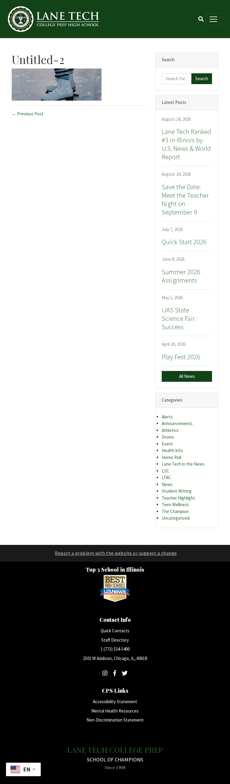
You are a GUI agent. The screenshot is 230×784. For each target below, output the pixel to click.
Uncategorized (176, 518)
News (167, 484)
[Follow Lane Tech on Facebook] (114, 673)
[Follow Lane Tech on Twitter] (125, 673)
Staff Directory (115, 640)
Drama (168, 437)
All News (187, 376)
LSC (165, 471)
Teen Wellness (175, 504)
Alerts (167, 417)
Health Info (172, 450)
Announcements (177, 423)
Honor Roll (171, 457)
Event (167, 444)
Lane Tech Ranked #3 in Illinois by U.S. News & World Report (186, 144)
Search (201, 78)
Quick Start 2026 (184, 242)
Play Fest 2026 (181, 357)
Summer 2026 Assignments (181, 276)
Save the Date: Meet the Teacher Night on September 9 (185, 199)
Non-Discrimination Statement (115, 720)
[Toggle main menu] (213, 19)
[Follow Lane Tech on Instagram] (105, 673)
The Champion (175, 511)
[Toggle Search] (200, 19)
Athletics (170, 430)
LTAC (166, 477)
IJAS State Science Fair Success (178, 318)
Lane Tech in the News (183, 464)
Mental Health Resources (115, 711)
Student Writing (177, 491)
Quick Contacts (115, 631)
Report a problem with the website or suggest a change (116, 553)
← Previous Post (27, 114)
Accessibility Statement (115, 701)
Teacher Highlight (178, 498)
